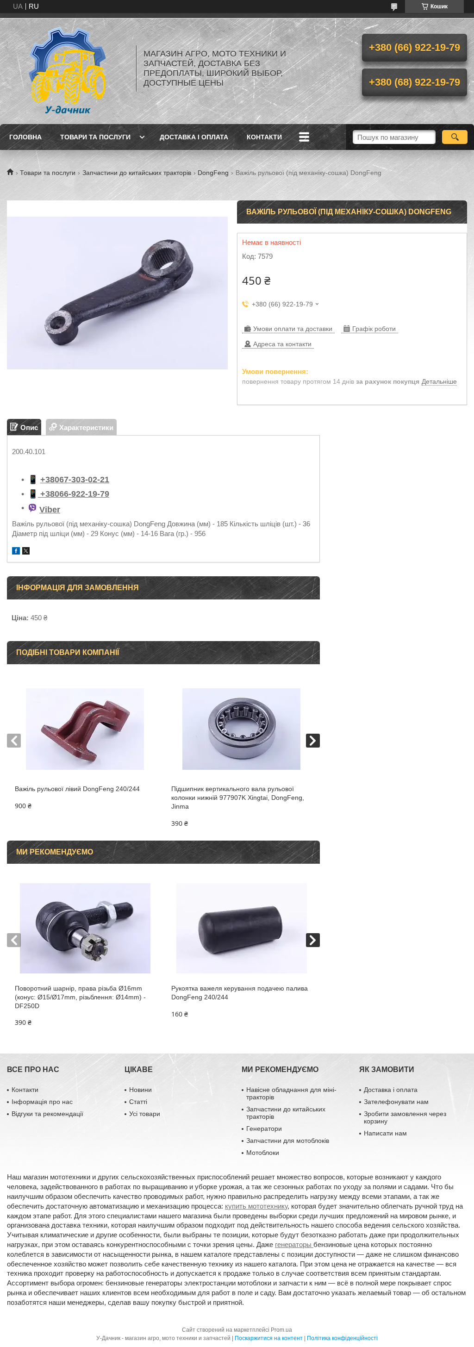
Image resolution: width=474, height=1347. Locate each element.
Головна (25, 137)
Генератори (264, 1128)
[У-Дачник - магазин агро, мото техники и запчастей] (67, 68)
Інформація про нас (42, 1101)
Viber (49, 509)
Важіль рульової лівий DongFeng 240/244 (77, 788)
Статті (138, 1101)
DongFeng (213, 172)
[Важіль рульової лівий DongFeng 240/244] (85, 729)
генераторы (294, 1244)
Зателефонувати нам (396, 1101)
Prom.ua (281, 1330)
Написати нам (385, 1133)
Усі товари (144, 1113)
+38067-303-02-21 (74, 479)
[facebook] (16, 552)
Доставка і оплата (194, 137)
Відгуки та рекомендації (47, 1113)
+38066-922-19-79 (73, 494)
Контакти (264, 137)
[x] (26, 552)
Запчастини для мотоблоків (287, 1140)
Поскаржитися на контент (269, 1338)
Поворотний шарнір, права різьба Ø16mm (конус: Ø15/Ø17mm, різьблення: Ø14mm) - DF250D (80, 997)
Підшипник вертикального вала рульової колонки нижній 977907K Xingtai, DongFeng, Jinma (237, 797)
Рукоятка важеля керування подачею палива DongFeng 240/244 (239, 993)
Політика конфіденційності (342, 1338)
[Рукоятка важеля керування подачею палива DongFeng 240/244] (242, 928)
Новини (140, 1089)
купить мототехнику (256, 1206)
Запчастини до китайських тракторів (136, 172)
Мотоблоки (262, 1152)
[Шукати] (455, 137)
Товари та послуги (95, 137)
